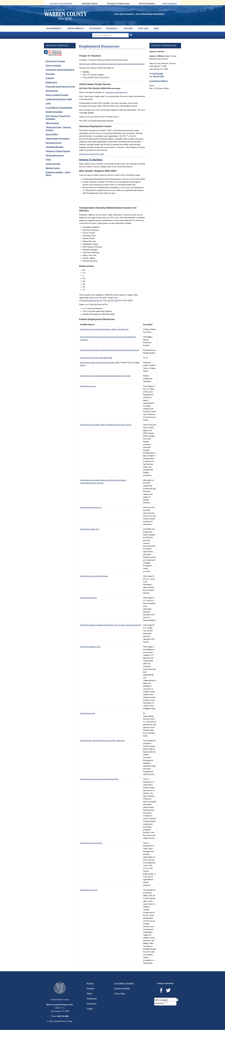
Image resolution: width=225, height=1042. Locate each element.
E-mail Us (50, 78)
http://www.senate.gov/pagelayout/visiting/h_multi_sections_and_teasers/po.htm (110, 625)
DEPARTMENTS (75, 29)
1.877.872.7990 (112, 300)
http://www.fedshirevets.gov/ (91, 507)
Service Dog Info (53, 164)
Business (90, 983)
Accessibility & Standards (124, 983)
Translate (172, 1003)
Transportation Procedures (58, 139)
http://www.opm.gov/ (88, 386)
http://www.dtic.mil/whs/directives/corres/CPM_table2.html (102, 741)
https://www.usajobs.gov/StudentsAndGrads (97, 363)
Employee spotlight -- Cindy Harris (58, 173)
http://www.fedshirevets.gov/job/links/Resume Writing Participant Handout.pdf (109, 350)
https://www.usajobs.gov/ (89, 529)
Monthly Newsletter (54, 112)
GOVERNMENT (53, 29)
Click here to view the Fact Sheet (91, 154)
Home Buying (52, 91)
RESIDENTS (96, 29)
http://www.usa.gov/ (87, 713)
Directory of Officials (122, 988)
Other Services (52, 123)
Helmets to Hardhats (90, 159)
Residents (90, 988)
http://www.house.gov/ (88, 598)
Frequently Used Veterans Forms (60, 87)
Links (48, 103)
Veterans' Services (57, 45)
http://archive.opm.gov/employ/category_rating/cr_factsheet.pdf (104, 329)
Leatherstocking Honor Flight (59, 99)
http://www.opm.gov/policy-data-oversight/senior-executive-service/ (105, 425)
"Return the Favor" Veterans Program (58, 128)
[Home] (65, 14)
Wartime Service (53, 168)
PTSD (48, 160)
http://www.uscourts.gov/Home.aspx (94, 576)
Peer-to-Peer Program (55, 61)
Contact (90, 1009)
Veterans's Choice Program (58, 151)
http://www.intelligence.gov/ (90, 647)
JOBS (156, 29)
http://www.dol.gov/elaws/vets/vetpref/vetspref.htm (99, 779)
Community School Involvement (60, 70)
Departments (92, 998)
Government (91, 1004)
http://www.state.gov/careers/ (91, 843)
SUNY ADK (143, 29)
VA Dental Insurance (55, 155)
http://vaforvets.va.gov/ (89, 890)
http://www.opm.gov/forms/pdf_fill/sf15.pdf (96, 358)
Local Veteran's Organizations (59, 108)
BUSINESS (111, 29)
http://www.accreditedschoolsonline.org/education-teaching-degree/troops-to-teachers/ (112, 64)
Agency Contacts (53, 66)
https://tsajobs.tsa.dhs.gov (93, 300)
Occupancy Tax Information (61, 3)
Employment (51, 82)
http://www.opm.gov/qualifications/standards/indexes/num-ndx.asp (105, 376)
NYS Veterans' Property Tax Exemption (58, 117)
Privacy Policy (119, 993)
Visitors (89, 993)
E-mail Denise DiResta (158, 81)
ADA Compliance (169, 3)
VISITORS (128, 29)
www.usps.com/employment (116, 92)
